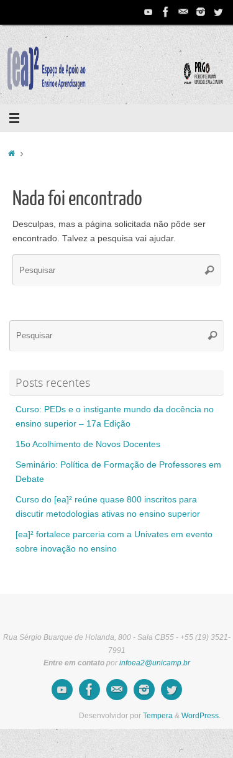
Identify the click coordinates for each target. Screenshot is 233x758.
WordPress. (201, 715)
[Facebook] (166, 12)
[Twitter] (218, 12)
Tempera (158, 715)
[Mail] (183, 12)
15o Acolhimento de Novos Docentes (88, 444)
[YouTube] (148, 12)
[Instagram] (200, 12)
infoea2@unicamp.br (154, 663)
